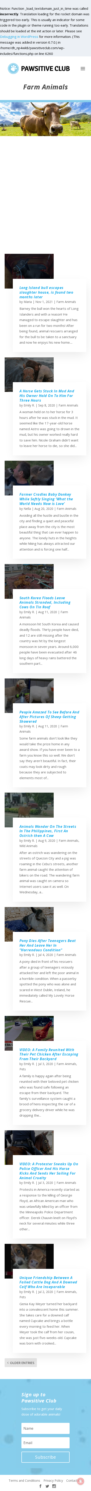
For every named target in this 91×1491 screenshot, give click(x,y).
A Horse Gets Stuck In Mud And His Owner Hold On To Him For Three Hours (46, 396)
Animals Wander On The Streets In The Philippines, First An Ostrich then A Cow (47, 831)
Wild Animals (28, 846)
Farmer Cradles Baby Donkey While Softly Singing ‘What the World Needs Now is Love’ (46, 499)
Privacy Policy (53, 1480)
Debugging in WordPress (19, 36)
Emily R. (29, 405)
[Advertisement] (45, 199)
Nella (27, 509)
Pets (22, 1069)
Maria (28, 302)
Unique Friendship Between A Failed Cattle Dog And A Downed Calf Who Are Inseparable (48, 1282)
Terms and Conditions (24, 1480)
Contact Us (74, 1480)
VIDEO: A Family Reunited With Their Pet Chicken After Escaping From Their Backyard (48, 1054)
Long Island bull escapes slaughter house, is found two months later (46, 292)
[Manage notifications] (80, 1481)
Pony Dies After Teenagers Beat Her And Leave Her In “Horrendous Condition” (47, 945)
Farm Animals (66, 302)
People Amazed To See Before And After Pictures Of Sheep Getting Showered (49, 717)
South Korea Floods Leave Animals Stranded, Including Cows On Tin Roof (45, 602)
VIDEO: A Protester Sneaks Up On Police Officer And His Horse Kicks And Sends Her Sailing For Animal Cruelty (48, 1171)
